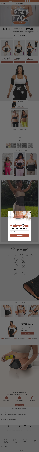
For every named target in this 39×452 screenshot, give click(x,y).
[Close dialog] (30, 212)
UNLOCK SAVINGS (19, 235)
